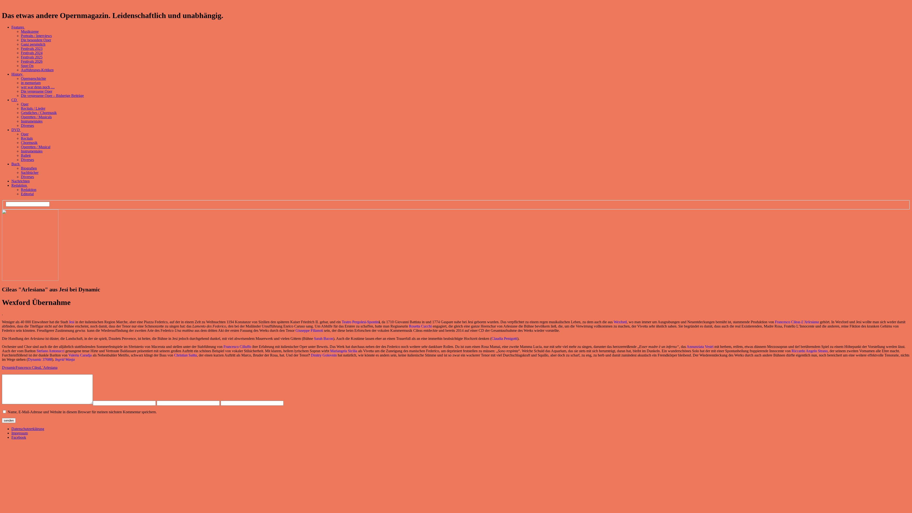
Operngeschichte (33, 78)
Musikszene (30, 31)
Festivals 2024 (32, 53)
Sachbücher (29, 173)
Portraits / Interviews (36, 36)
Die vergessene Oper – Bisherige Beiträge (52, 96)
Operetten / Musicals (36, 117)
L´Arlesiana (48, 368)
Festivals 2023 (32, 49)
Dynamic (9, 368)
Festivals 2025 (32, 57)
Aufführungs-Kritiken (37, 70)
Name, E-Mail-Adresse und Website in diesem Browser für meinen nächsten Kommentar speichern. (82, 412)
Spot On (27, 66)
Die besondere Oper (36, 40)
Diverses (27, 126)
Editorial (27, 194)
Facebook (18, 437)
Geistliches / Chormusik (39, 113)
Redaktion (19, 185)
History (17, 74)
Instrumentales (32, 121)
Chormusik (29, 143)
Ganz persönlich (33, 44)
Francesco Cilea (28, 368)
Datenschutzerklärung (27, 429)
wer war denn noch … (38, 87)
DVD (16, 130)
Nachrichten (20, 181)
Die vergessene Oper (36, 91)
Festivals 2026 (32, 61)
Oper (24, 104)
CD (14, 100)
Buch (15, 164)
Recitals (27, 138)
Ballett (26, 155)
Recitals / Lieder (33, 108)
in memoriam (31, 83)
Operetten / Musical (35, 147)
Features (18, 27)
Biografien (29, 168)
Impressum (19, 433)
